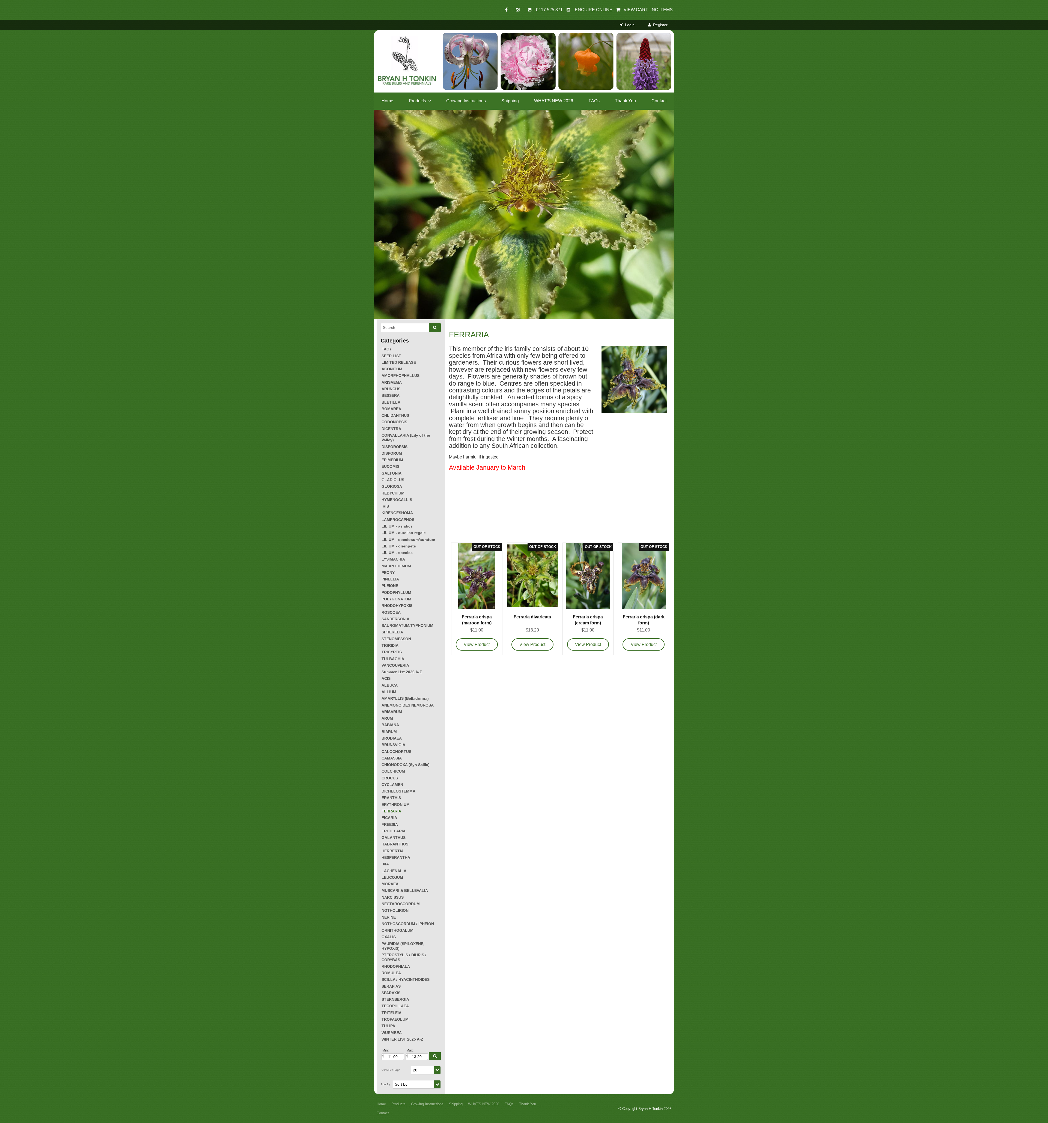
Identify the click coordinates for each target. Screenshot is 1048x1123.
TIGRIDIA (390, 645)
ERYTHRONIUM (396, 804)
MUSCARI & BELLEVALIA (405, 890)
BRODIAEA (392, 738)
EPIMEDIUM (392, 460)
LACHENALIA (394, 871)
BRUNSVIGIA (393, 745)
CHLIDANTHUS (395, 415)
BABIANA (390, 725)
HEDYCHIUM (393, 493)
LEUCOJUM (392, 877)
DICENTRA (391, 429)
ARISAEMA (392, 382)
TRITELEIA (391, 1013)
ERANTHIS (391, 798)
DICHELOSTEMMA (398, 791)
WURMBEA (392, 1032)
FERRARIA (391, 811)
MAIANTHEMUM (396, 566)
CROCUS (390, 778)
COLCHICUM (393, 771)
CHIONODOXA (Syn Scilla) (406, 764)
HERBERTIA (393, 851)
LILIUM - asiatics (397, 526)
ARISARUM (392, 712)
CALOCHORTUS (396, 751)
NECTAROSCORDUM (401, 904)
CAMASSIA (392, 758)
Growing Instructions (466, 101)
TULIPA (388, 1026)
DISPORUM (392, 453)
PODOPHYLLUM (396, 592)
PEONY (388, 572)
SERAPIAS (391, 986)
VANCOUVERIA (395, 665)
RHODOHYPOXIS (397, 605)
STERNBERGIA (395, 999)
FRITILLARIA (394, 831)
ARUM (387, 718)
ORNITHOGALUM (397, 930)
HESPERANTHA (396, 857)
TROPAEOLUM (395, 1019)
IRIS (385, 506)
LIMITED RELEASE (399, 362)
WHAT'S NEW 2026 (553, 101)
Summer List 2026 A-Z (402, 672)
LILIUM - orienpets (399, 546)
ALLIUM (389, 692)
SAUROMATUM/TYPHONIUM (407, 625)
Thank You (625, 101)
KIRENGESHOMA (397, 513)
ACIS (386, 678)
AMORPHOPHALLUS (400, 375)
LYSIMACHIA (393, 559)
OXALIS (389, 937)
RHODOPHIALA (396, 966)
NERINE (389, 917)
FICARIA (389, 817)
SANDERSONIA (395, 619)
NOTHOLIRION (395, 910)
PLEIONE (390, 585)
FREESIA (390, 824)
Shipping (510, 101)
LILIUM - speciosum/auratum (408, 539)
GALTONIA (391, 473)
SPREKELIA (392, 632)
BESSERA (391, 395)
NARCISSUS (393, 897)
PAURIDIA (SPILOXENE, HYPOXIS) (403, 946)
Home (387, 101)
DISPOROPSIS (394, 447)
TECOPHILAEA (395, 1006)
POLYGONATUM (396, 599)
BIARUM (389, 731)
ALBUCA (390, 685)
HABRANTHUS (395, 844)
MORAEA (390, 884)
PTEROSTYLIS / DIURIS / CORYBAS (404, 957)
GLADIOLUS (393, 480)
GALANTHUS (394, 837)
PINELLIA (390, 579)
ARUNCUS (391, 389)
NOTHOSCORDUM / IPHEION (408, 924)
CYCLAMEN (392, 784)
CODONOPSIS (394, 422)
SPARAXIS (391, 993)
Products (417, 101)
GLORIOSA (392, 486)
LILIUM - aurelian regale (404, 533)
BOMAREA (391, 409)
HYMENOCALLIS (397, 500)
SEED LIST (391, 356)
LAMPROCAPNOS (398, 519)
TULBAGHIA (393, 659)
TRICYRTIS (392, 652)
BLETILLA (391, 402)
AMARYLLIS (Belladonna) (405, 698)
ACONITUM (392, 369)
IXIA (385, 864)
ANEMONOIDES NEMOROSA (408, 705)
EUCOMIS (390, 466)
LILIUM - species (397, 552)
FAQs (594, 101)
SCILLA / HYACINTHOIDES (406, 979)
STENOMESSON (396, 639)
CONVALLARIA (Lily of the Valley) (406, 437)
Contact (658, 101)
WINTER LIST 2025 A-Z (402, 1039)
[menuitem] (381, 1104)
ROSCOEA (391, 612)
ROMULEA (391, 973)
